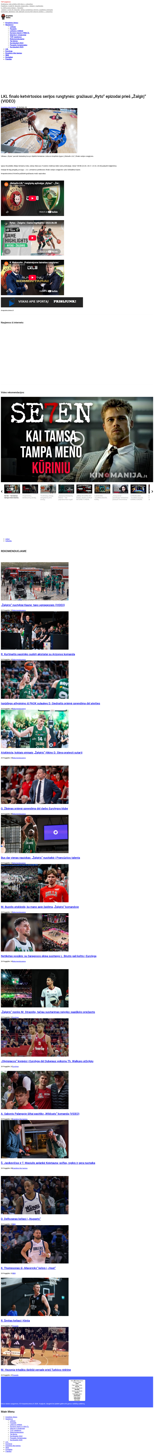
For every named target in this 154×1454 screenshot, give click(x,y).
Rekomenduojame (17, 39)
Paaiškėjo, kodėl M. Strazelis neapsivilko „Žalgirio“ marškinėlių (22, 6)
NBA (7, 55)
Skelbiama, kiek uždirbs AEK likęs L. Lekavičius (17, 4)
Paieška (8, 59)
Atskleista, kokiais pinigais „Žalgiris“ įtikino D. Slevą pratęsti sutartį (41, 752)
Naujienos (9, 25)
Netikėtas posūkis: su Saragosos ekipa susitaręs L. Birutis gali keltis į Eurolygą (48, 956)
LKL (6, 49)
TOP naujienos (16, 37)
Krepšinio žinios (11, 23)
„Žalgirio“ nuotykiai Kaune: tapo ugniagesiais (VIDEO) (33, 605)
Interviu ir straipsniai (18, 35)
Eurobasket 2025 (16, 47)
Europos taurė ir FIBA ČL (20, 33)
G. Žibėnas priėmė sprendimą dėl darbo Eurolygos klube (34, 808)
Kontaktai (9, 57)
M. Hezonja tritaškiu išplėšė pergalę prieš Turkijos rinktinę (36, 1369)
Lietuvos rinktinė (16, 31)
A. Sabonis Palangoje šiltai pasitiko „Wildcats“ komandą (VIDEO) (40, 1113)
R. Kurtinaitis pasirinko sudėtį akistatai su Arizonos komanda (38, 654)
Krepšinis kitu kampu (13, 53)
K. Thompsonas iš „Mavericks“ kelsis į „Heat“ (28, 1268)
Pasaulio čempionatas (18, 45)
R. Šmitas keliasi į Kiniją (15, 1320)
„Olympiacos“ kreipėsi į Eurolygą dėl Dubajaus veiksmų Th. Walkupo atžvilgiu (47, 1061)
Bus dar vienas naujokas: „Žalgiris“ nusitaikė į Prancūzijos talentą (40, 857)
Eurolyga (8, 51)
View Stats (77, 1399)
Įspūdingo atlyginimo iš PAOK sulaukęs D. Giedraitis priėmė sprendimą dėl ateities (50, 703)
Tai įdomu (14, 41)
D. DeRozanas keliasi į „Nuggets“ (12, 8)
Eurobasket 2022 (16, 43)
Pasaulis (13, 29)
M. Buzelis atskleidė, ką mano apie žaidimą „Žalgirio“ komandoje (40, 906)
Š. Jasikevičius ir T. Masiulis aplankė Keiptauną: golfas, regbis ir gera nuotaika (48, 1163)
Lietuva (13, 27)
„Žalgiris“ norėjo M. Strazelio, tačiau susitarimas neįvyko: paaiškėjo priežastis (27, 10)
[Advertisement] (77, 523)
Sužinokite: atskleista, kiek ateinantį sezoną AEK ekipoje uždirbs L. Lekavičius (27, 11)
